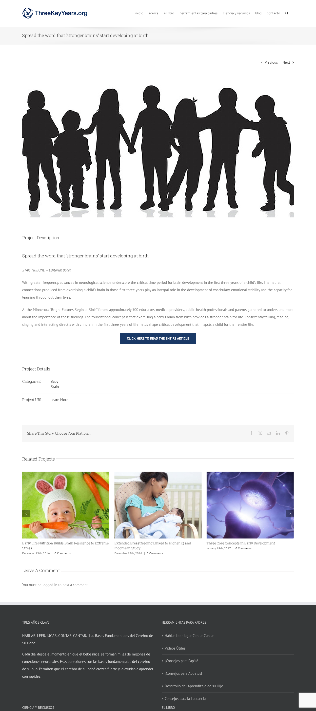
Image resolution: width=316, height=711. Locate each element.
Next (286, 62)
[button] (286, 12)
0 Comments (63, 553)
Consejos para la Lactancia (185, 698)
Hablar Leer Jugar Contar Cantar (189, 635)
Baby (54, 381)
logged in (49, 584)
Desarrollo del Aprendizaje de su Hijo (194, 686)
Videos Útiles (175, 648)
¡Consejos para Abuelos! (183, 673)
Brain (55, 386)
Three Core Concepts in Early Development (241, 543)
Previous (271, 62)
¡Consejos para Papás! (181, 660)
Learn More (59, 399)
